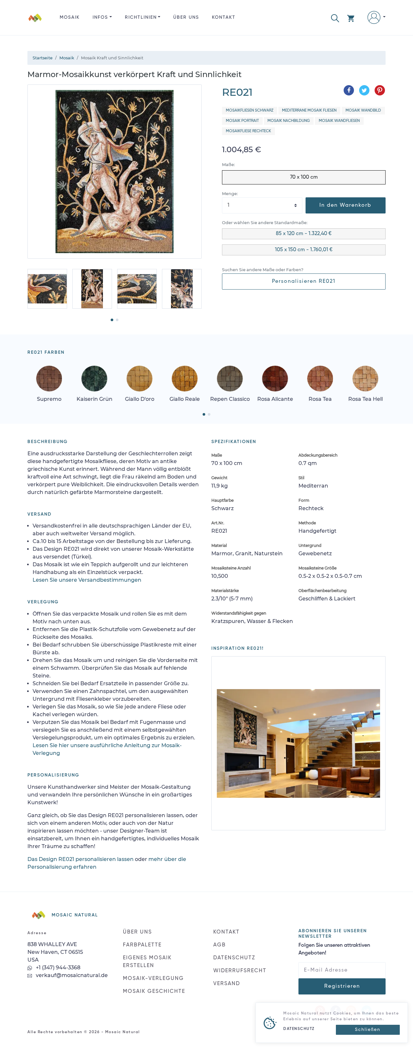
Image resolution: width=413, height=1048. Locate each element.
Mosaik (70, 17)
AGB (219, 945)
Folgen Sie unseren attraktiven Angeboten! (334, 949)
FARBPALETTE (142, 945)
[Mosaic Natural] (35, 22)
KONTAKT (224, 17)
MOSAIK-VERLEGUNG (153, 978)
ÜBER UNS (186, 17)
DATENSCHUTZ (234, 958)
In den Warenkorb (345, 205)
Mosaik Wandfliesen (339, 121)
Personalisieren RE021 (304, 281)
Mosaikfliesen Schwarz (249, 111)
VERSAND (226, 983)
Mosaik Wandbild (363, 111)
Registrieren (342, 986)
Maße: (228, 164)
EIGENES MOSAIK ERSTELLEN (147, 961)
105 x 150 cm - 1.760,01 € (304, 249)
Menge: (230, 193)
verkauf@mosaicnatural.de (71, 975)
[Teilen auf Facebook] (349, 90)
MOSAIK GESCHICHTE (154, 991)
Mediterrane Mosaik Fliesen (309, 111)
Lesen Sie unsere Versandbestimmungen (87, 580)
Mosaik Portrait (242, 121)
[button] (335, 17)
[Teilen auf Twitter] (364, 90)
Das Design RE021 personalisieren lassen (80, 859)
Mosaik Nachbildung (288, 121)
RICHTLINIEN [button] (141, 17)
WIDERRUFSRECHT (240, 971)
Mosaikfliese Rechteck (248, 131)
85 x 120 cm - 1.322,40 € (304, 233)
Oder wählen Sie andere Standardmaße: (264, 222)
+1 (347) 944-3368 (57, 967)
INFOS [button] (100, 17)
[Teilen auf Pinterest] (380, 90)
